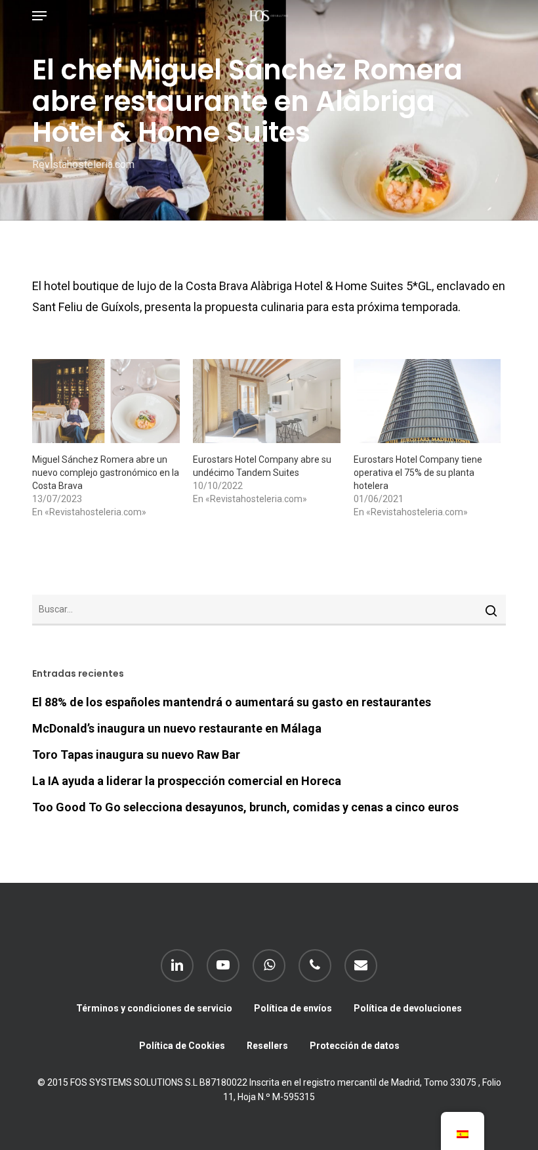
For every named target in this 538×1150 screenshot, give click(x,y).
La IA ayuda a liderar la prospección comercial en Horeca (186, 781)
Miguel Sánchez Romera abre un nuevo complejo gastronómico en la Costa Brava (105, 472)
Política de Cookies (182, 1045)
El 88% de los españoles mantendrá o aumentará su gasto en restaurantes (231, 702)
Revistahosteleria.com (83, 164)
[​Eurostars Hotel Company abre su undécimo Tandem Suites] (267, 401)
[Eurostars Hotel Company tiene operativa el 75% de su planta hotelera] (427, 401)
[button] (39, 15)
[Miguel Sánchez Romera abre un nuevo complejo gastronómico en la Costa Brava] (106, 401)
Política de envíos (293, 1008)
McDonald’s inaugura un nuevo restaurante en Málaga (176, 728)
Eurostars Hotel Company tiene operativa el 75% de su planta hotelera (418, 472)
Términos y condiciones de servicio (154, 1008)
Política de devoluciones (408, 1008)
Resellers (267, 1045)
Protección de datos (355, 1045)
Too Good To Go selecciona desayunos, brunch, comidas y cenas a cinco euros (245, 807)
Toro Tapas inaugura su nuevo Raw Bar (136, 754)
